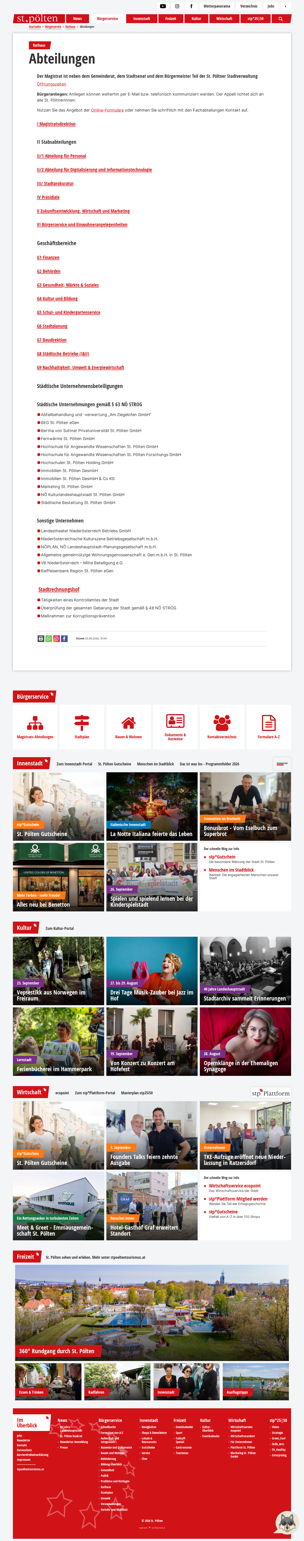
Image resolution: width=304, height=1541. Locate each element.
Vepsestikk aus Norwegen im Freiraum (51, 995)
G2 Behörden (49, 271)
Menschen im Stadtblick (155, 764)
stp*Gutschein (222, 857)
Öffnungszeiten (51, 84)
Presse (64, 1447)
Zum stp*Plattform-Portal (95, 1093)
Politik (105, 1476)
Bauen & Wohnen (128, 737)
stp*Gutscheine (223, 1211)
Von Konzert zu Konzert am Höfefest (142, 1066)
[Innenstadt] (187, 1381)
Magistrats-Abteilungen (35, 737)
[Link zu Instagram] (177, 6)
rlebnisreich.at (159, 1528)
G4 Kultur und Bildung (57, 299)
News (77, 18)
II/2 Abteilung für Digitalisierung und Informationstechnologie (94, 170)
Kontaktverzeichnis (222, 737)
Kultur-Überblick (208, 1428)
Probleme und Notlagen (115, 1481)
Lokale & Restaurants (149, 1440)
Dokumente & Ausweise (175, 737)
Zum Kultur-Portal (60, 929)
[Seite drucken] (41, 638)
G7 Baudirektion (52, 340)
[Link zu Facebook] (191, 6)
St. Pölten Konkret (71, 1436)
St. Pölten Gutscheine (114, 764)
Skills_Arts (278, 1444)
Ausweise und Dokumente (116, 1447)
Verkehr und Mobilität (114, 1510)
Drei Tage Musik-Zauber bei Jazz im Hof (151, 995)
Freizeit (170, 18)
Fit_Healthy (279, 1450)
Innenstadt (141, 18)
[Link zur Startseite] (39, 18)
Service (146, 1453)
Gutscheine (148, 1447)
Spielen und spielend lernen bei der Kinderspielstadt (151, 901)
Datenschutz (24, 1450)
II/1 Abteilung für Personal (61, 156)
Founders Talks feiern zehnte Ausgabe (144, 1160)
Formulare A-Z (269, 737)
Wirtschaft (224, 18)
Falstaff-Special (181, 1440)
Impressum (23, 1460)
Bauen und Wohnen (112, 1453)
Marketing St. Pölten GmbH (243, 1454)
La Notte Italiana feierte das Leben (151, 834)
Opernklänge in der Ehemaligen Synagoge (241, 1066)
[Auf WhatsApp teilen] (48, 638)
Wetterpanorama (217, 6)
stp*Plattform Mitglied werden (238, 1199)
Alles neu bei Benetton (43, 904)
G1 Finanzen (48, 257)
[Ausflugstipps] (256, 1381)
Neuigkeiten (149, 1427)
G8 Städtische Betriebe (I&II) (63, 354)
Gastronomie (184, 1447)
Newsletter (23, 1440)
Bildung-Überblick (111, 1464)
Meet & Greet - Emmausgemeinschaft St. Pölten (55, 1230)
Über (145, 1459)
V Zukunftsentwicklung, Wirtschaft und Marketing (83, 211)
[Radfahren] (117, 1381)
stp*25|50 (255, 18)
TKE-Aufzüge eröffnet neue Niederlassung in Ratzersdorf (245, 1160)
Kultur (196, 18)
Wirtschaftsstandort (243, 1436)
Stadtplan (82, 737)
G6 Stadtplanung (52, 326)
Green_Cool (278, 1438)
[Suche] (281, 18)
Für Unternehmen (241, 1442)
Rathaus (106, 1487)
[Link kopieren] (56, 638)
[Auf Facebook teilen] (64, 638)
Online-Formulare (107, 110)
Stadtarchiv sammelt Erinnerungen (245, 998)
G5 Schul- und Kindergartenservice (68, 312)
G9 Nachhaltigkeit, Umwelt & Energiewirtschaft (80, 367)
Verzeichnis (248, 6)
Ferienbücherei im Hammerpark (54, 1069)
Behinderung (108, 1459)
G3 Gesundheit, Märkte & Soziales (68, 285)
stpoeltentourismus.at (128, 1257)
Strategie (277, 1433)
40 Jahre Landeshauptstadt (71, 1428)
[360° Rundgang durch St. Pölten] (152, 1313)
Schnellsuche (108, 1427)
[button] (286, 1523)
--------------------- (26, 1464)
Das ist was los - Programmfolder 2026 (209, 764)
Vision (275, 1427)
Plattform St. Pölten (243, 1447)
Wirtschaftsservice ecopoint (235, 1185)
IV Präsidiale (48, 197)
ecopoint (62, 1093)
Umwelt (105, 1498)
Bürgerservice (107, 18)
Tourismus (182, 1453)
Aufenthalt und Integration (110, 1440)
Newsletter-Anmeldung (74, 1442)
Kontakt (22, 1445)
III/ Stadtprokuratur (55, 183)
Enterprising (279, 1455)
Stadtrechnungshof (59, 589)
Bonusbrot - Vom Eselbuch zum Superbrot (240, 831)
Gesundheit (107, 1470)
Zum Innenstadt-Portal (74, 764)
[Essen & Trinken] (48, 1381)
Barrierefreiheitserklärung (32, 1455)
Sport (179, 1433)
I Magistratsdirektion (56, 124)
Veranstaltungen (111, 1504)
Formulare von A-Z (112, 1433)
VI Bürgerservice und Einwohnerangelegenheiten (82, 225)
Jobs (271, 6)
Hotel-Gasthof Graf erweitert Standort (144, 1230)
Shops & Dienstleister (154, 1433)
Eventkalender (184, 1427)
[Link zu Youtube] (163, 6)
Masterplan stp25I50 (137, 1093)
